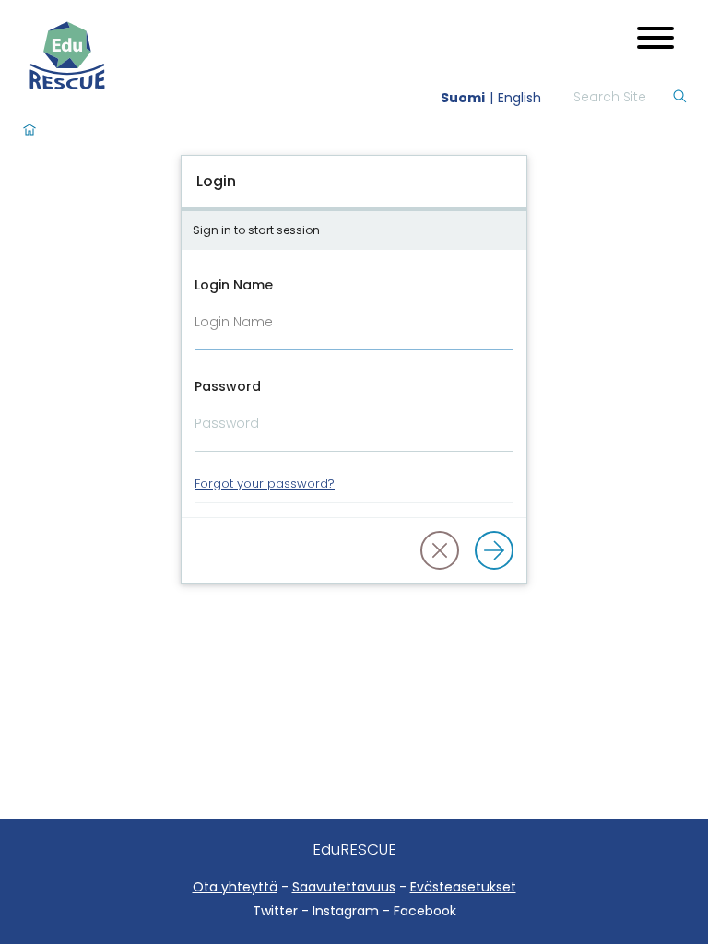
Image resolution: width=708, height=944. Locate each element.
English (519, 97)
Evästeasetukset (463, 886)
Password (228, 386)
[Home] (29, 131)
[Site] (113, 55)
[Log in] (494, 550)
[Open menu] (655, 40)
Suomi (463, 97)
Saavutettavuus (343, 887)
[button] (439, 550)
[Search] (679, 98)
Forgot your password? (265, 483)
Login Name (234, 285)
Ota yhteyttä (235, 887)
